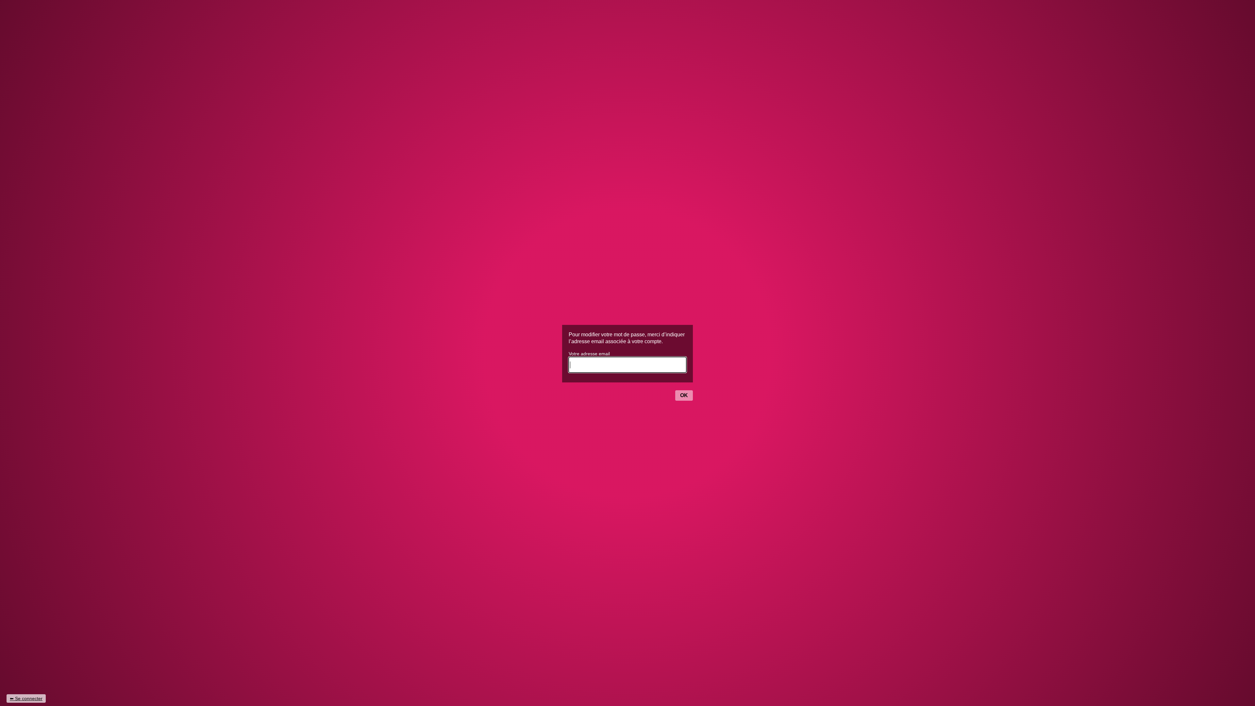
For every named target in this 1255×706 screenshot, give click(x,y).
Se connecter (28, 698)
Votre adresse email (589, 353)
